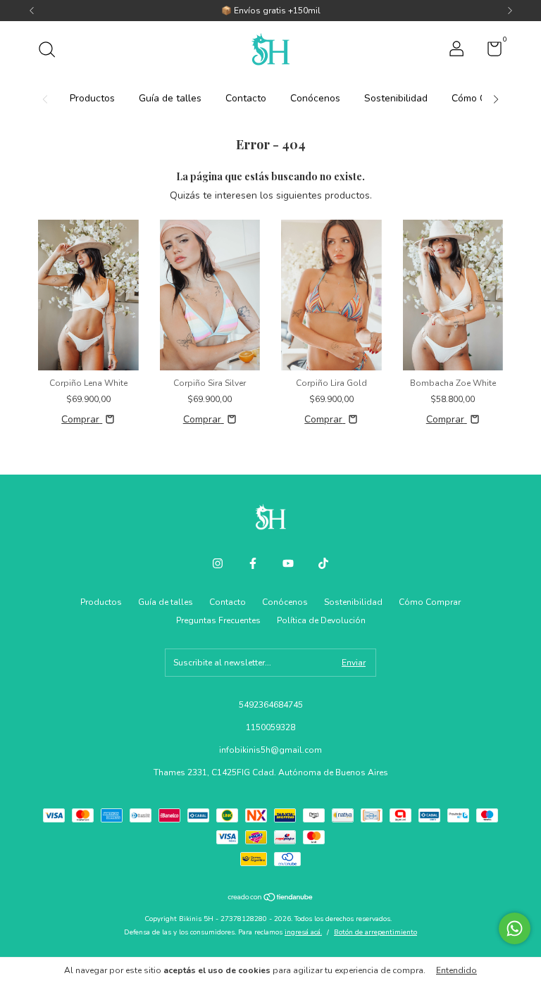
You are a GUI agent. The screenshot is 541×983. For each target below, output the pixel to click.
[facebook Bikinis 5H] (253, 563)
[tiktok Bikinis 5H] (323, 563)
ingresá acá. (303, 932)
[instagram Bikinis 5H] (217, 563)
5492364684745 (271, 704)
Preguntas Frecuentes (218, 620)
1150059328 (270, 727)
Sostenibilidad (396, 98)
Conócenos (315, 98)
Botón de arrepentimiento (375, 932)
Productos (92, 98)
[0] (489, 52)
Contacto (245, 98)
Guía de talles (170, 98)
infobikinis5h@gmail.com (270, 750)
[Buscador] (52, 51)
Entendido (456, 970)
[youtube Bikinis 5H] (288, 563)
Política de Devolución (321, 620)
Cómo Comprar (430, 602)
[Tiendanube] (271, 899)
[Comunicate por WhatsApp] (514, 928)
